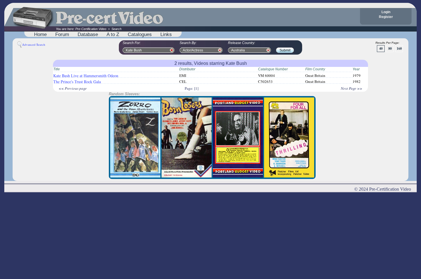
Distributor (187, 69)
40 (381, 48)
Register (386, 17)
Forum (62, 34)
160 (399, 48)
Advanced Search (33, 44)
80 (390, 48)
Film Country (315, 69)
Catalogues (140, 34)
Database (88, 34)
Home (40, 34)
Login (385, 12)
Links (166, 34)
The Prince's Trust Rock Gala (77, 81)
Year (356, 69)
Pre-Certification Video (90, 29)
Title (56, 69)
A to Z (113, 34)
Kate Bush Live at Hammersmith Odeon (85, 75)
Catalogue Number (273, 69)
